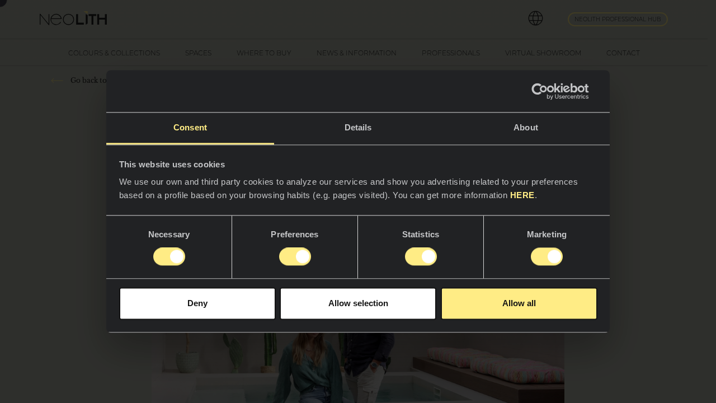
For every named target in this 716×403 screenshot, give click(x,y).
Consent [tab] (190, 127)
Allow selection (358, 303)
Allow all (519, 303)
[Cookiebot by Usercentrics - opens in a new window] (548, 91)
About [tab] (526, 127)
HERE (522, 195)
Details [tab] (358, 127)
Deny (197, 303)
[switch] (295, 257)
